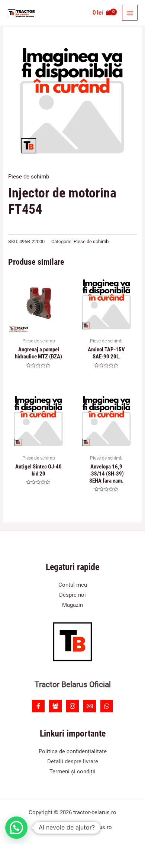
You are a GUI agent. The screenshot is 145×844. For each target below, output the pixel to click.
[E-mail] (89, 706)
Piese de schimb (28, 176)
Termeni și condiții (72, 771)
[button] (16, 827)
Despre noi (72, 595)
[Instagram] (72, 706)
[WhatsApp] (106, 706)
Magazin (72, 605)
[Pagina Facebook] (38, 706)
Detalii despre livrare (72, 761)
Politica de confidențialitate (73, 751)
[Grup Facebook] (55, 706)
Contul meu (72, 585)
